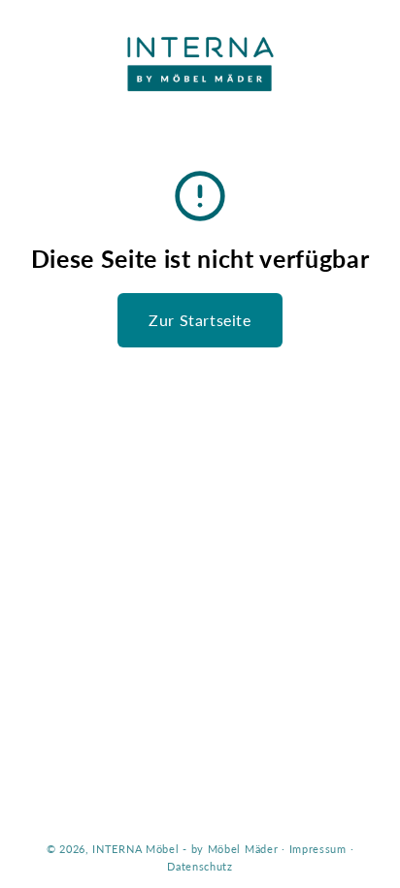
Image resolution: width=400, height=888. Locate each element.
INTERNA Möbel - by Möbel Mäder (185, 848)
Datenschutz (200, 866)
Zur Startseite (199, 320)
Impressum (318, 848)
